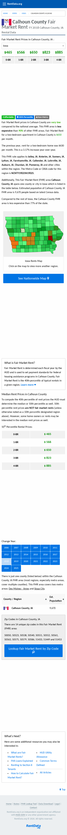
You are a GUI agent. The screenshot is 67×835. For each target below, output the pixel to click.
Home (5, 13)
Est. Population (56, 599)
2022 (45, 561)
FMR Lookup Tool (29, 804)
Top (63, 789)
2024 (6, 568)
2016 (45, 554)
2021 (35, 561)
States (14, 13)
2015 (35, 554)
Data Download (46, 804)
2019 (16, 561)
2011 (55, 548)
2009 (35, 548)
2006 (6, 548)
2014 (26, 554)
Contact (33, 808)
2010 (45, 548)
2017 (55, 554)
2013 (16, 554)
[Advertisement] (33, 90)
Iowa (24, 13)
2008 (26, 548)
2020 (26, 561)
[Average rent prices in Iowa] (7, 608)
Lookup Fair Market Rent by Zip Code (34, 649)
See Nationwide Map (32, 278)
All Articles (45, 772)
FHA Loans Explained (22, 761)
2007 (16, 548)
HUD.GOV (20, 815)
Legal (57, 804)
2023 (55, 561)
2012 (6, 554)
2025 (16, 568)
